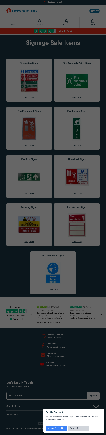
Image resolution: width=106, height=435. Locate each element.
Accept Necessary (78, 428)
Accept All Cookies (56, 428)
